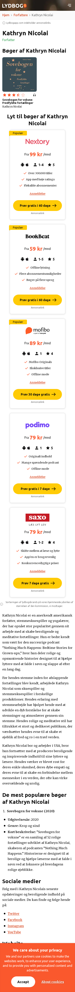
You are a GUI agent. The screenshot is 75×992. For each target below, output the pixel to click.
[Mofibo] (37, 330)
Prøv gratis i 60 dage (35, 205)
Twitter (13, 914)
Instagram (16, 926)
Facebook (15, 920)
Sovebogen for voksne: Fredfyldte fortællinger (17, 101)
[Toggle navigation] (69, 5)
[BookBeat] (37, 236)
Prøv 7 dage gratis (35, 583)
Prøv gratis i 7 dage (35, 489)
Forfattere (21, 15)
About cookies (52, 982)
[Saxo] (37, 519)
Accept (23, 982)
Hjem (5, 15)
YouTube (14, 932)
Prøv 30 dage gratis (35, 394)
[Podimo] (37, 425)
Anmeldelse (37, 193)
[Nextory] (37, 142)
